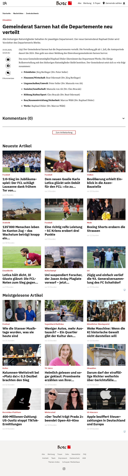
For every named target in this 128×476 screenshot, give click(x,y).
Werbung (87, 3)
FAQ (84, 454)
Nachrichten (18, 13)
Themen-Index (54, 462)
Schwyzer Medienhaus (71, 462)
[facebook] (12, 67)
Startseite (6, 13)
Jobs (67, 454)
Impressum (62, 458)
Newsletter (76, 454)
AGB (84, 458)
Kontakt (45, 458)
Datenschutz (75, 458)
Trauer (59, 454)
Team (53, 458)
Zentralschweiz (32, 13)
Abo (79, 3)
